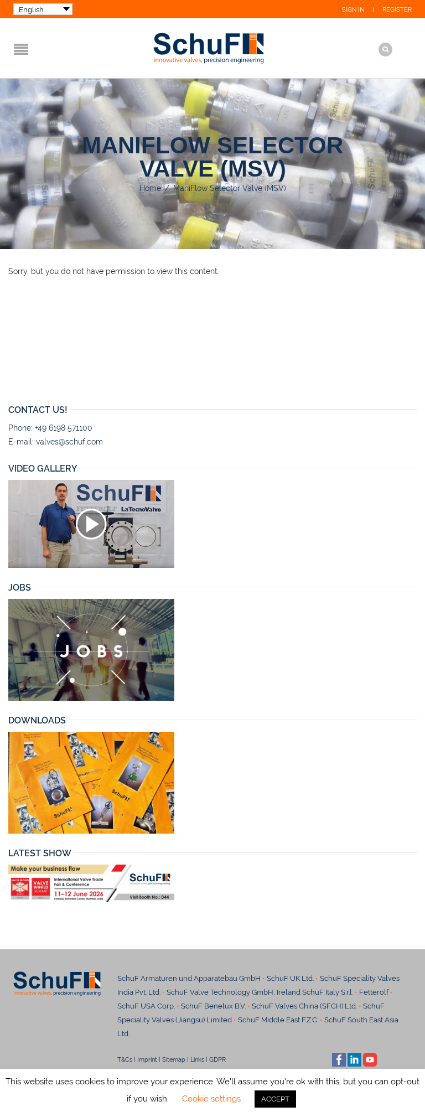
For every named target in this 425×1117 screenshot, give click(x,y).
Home (150, 188)
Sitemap (173, 1059)
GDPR (217, 1059)
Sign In (353, 9)
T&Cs (124, 1059)
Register (397, 9)
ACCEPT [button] (275, 1099)
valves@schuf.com (69, 441)
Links (197, 1059)
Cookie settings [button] (211, 1099)
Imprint (147, 1059)
